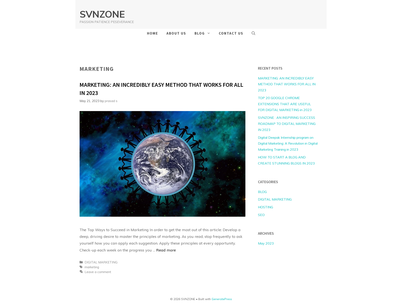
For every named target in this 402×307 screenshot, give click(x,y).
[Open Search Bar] (253, 33)
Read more (166, 250)
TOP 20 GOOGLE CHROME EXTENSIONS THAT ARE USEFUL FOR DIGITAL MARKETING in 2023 (285, 104)
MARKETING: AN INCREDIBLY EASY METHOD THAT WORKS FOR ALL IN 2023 (287, 84)
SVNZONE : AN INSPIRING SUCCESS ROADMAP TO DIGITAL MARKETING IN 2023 (287, 123)
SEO (261, 215)
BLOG (200, 33)
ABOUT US (176, 33)
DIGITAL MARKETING (101, 262)
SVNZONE (102, 14)
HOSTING (265, 207)
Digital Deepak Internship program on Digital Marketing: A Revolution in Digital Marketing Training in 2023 (288, 143)
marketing (92, 267)
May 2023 (266, 243)
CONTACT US (231, 33)
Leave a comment (98, 272)
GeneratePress (222, 299)
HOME (152, 33)
